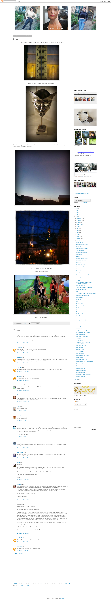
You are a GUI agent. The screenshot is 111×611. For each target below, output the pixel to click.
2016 (76, 210)
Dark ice (19, 367)
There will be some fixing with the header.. (86, 293)
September (79, 224)
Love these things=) (81, 289)
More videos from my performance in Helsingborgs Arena (84, 283)
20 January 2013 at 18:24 (23, 533)
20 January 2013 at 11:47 (23, 420)
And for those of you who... (82, 266)
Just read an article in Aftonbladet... (84, 287)
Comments (78, 404)
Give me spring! (80, 353)
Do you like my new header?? (83, 295)
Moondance (20, 384)
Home (41, 583)
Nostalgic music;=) (80, 285)
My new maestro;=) (80, 372)
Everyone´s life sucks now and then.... (85, 361)
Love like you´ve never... (82, 252)
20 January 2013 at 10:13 (23, 380)
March (78, 236)
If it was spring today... (81, 370)
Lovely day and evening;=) (82, 275)
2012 (76, 379)
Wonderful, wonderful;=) (82, 336)
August (78, 226)
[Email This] (32, 323)
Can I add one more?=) (81, 345)
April (77, 234)
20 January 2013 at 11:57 (23, 436)
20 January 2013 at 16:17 (23, 500)
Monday (78, 256)
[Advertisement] (41, 568)
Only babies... (79, 254)
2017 (76, 208)
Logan (18, 406)
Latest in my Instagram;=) (82, 258)
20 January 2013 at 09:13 (23, 363)
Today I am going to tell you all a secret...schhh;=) (83, 343)
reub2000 (19, 537)
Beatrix (19, 376)
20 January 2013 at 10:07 (23, 371)
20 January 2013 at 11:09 (23, 401)
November (79, 220)
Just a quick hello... (80, 250)
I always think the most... (82, 359)
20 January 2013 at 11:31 (23, 410)
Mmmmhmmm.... (80, 242)
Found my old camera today (82, 363)
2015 (76, 212)
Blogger (62, 598)
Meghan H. (19, 425)
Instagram (78, 246)
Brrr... (77, 301)
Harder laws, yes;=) (80, 324)
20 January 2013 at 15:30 (23, 458)
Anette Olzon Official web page (82, 193)
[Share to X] (35, 323)
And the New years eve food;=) (83, 374)
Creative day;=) (80, 303)
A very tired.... (79, 273)
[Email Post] (29, 323)
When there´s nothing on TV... (83, 332)
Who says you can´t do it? (82, 309)
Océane (19, 484)
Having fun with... (80, 349)
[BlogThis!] (34, 323)
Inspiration (78, 262)
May (77, 232)
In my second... (79, 297)
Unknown (19, 347)
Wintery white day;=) (81, 320)
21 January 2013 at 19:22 (23, 550)
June (77, 230)
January (78, 240)
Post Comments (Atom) (25, 585)
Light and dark (79, 357)
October (78, 222)
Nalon (18, 462)
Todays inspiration (80, 305)
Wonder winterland (80, 334)
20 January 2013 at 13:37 (23, 447)
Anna (18, 395)
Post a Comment (19, 553)
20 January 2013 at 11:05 (23, 390)
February (78, 238)
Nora (18, 441)
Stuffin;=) (78, 307)
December (79, 218)
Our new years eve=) (81, 376)
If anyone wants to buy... (81, 330)
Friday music (79, 365)
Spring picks (79, 270)
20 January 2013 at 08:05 (23, 342)
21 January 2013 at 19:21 (23, 541)
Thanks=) (78, 338)
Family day (78, 299)
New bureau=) (79, 318)
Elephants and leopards (82, 244)
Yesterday (78, 277)
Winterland (78, 316)
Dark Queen (20, 415)
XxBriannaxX (20, 452)
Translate (85, 202)
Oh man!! (78, 322)
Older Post (67, 583)
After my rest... (79, 268)
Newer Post (16, 583)
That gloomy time (80, 351)
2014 (76, 214)
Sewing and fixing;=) (81, 314)
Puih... (77, 291)
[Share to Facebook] (37, 323)
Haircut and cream (80, 368)
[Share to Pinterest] (39, 323)
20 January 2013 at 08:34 (23, 352)
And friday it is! (79, 347)
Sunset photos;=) (80, 328)
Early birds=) (79, 312)
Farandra (19, 357)
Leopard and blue (80, 264)
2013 (76, 216)
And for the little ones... (81, 260)
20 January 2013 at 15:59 (23, 479)
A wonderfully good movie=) (82, 355)
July (77, 228)
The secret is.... (79, 340)
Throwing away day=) (81, 326)
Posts (77, 401)
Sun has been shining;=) (82, 248)
